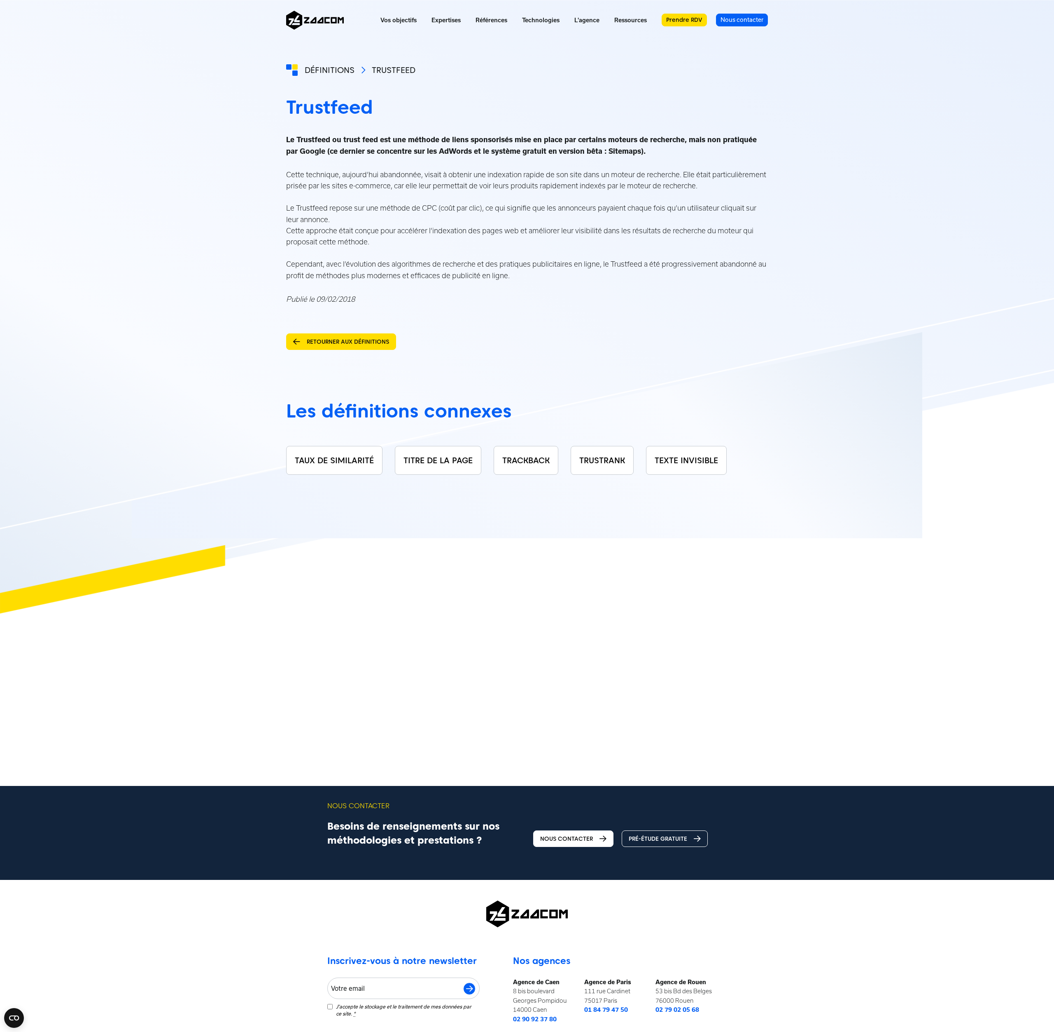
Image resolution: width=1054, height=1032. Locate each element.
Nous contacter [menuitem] (742, 19)
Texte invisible (686, 460)
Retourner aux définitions (348, 341)
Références (491, 20)
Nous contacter (566, 838)
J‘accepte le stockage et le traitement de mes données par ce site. (403, 1010)
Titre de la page (438, 460)
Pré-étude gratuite (658, 838)
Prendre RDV (684, 19)
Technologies (541, 20)
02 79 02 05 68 (677, 1009)
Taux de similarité (334, 460)
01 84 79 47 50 (606, 1009)
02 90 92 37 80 (535, 1019)
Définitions (329, 70)
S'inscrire (469, 989)
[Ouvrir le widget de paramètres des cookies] (14, 1018)
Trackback (526, 460)
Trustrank (602, 460)
